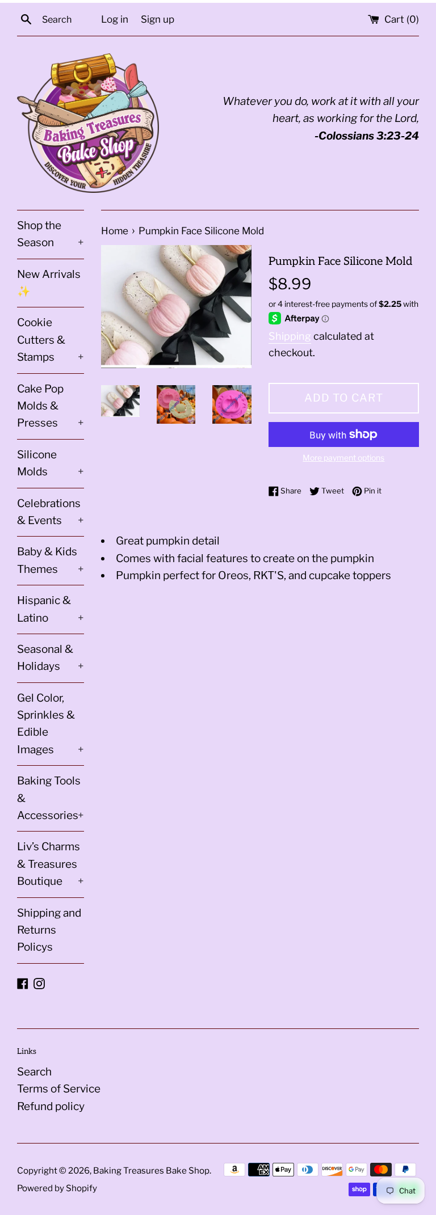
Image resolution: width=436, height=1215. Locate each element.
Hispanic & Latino (50, 609)
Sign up (157, 19)
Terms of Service (58, 1088)
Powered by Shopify (57, 1188)
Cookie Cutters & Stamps (50, 340)
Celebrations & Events (50, 512)
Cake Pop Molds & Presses (50, 406)
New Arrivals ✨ (49, 283)
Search (34, 1071)
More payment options (343, 457)
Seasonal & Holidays (50, 658)
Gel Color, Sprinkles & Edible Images (50, 723)
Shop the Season (50, 234)
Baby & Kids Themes (50, 560)
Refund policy (51, 1106)
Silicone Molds (50, 463)
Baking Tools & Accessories (50, 798)
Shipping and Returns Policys (49, 930)
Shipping (290, 336)
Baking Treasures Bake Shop (151, 1170)
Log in (114, 19)
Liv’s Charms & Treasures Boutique (50, 864)
